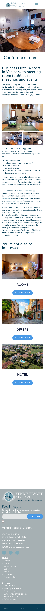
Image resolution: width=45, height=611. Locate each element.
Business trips (10, 591)
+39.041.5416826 (17, 540)
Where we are (10, 566)
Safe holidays (10, 599)
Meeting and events (13, 588)
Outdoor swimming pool (15, 593)
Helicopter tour (11, 596)
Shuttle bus (9, 585)
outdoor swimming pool (27, 191)
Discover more (22, 293)
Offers (6, 563)
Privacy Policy (10, 577)
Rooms (7, 560)
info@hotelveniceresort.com (16, 547)
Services (6, 583)
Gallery (7, 568)
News (6, 571)
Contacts (8, 574)
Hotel (5, 558)
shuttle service (12, 201)
